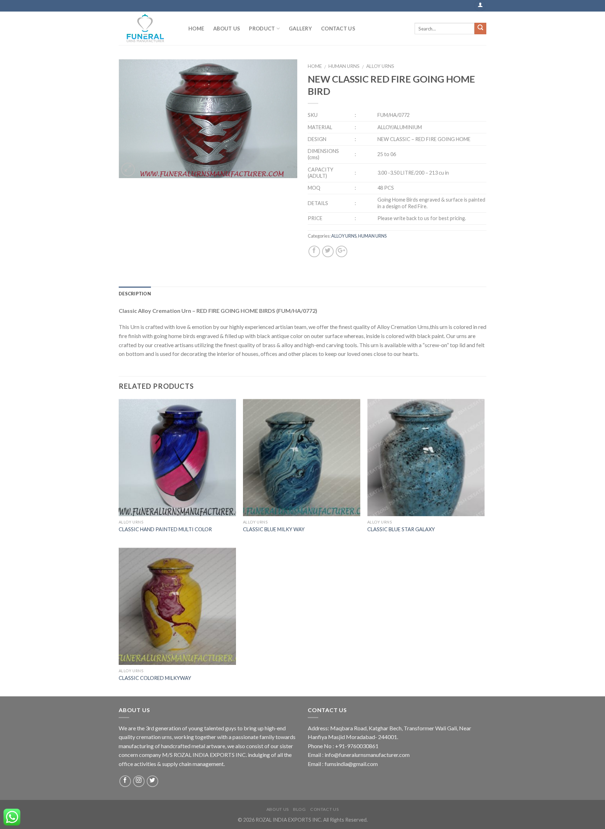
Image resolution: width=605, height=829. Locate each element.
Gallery (300, 28)
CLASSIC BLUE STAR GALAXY (401, 529)
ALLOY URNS (380, 66)
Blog (299, 809)
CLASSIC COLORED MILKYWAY (155, 678)
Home (196, 28)
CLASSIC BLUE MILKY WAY (274, 529)
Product (262, 28)
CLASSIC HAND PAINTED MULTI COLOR (165, 529)
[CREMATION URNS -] (148, 28)
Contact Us (338, 28)
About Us (226, 28)
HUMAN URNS (344, 66)
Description (135, 293)
